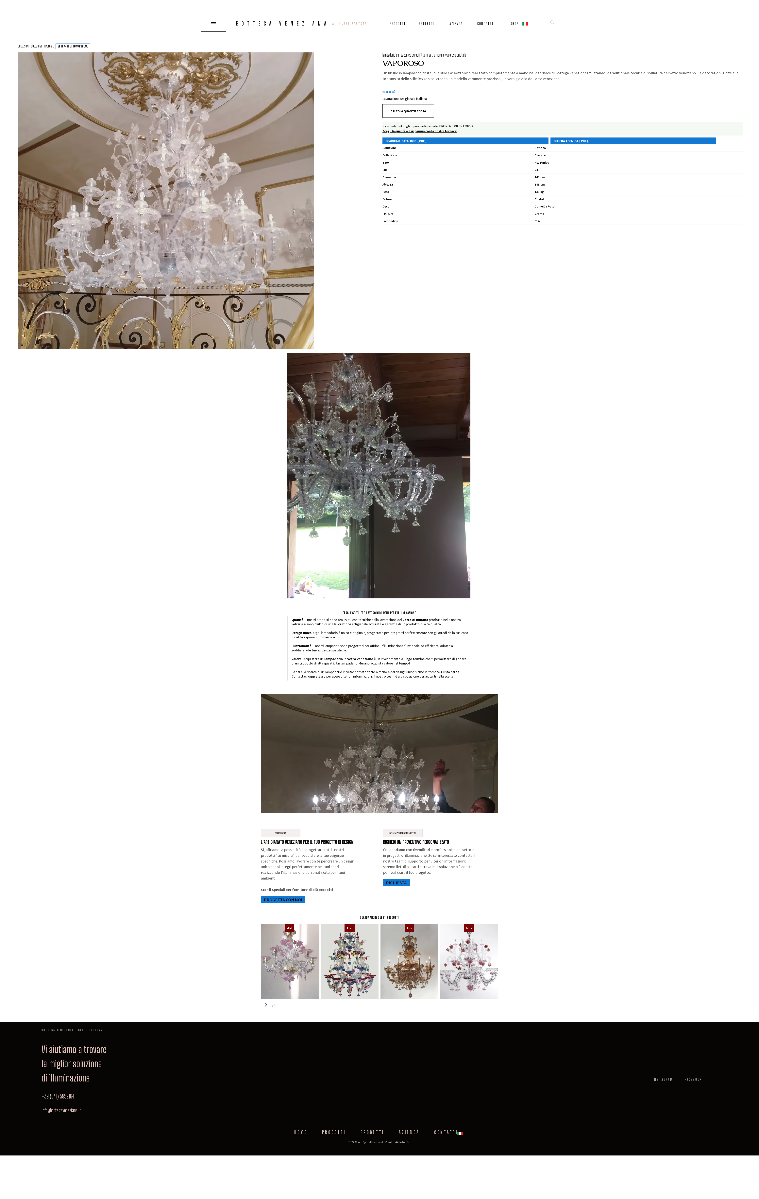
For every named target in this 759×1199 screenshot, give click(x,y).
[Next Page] (265, 1004)
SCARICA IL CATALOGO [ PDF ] (405, 141)
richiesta (396, 882)
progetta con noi (283, 899)
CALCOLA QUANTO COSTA (408, 111)
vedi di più (389, 92)
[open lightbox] (166, 200)
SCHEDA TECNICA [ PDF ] (570, 141)
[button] (525, 24)
